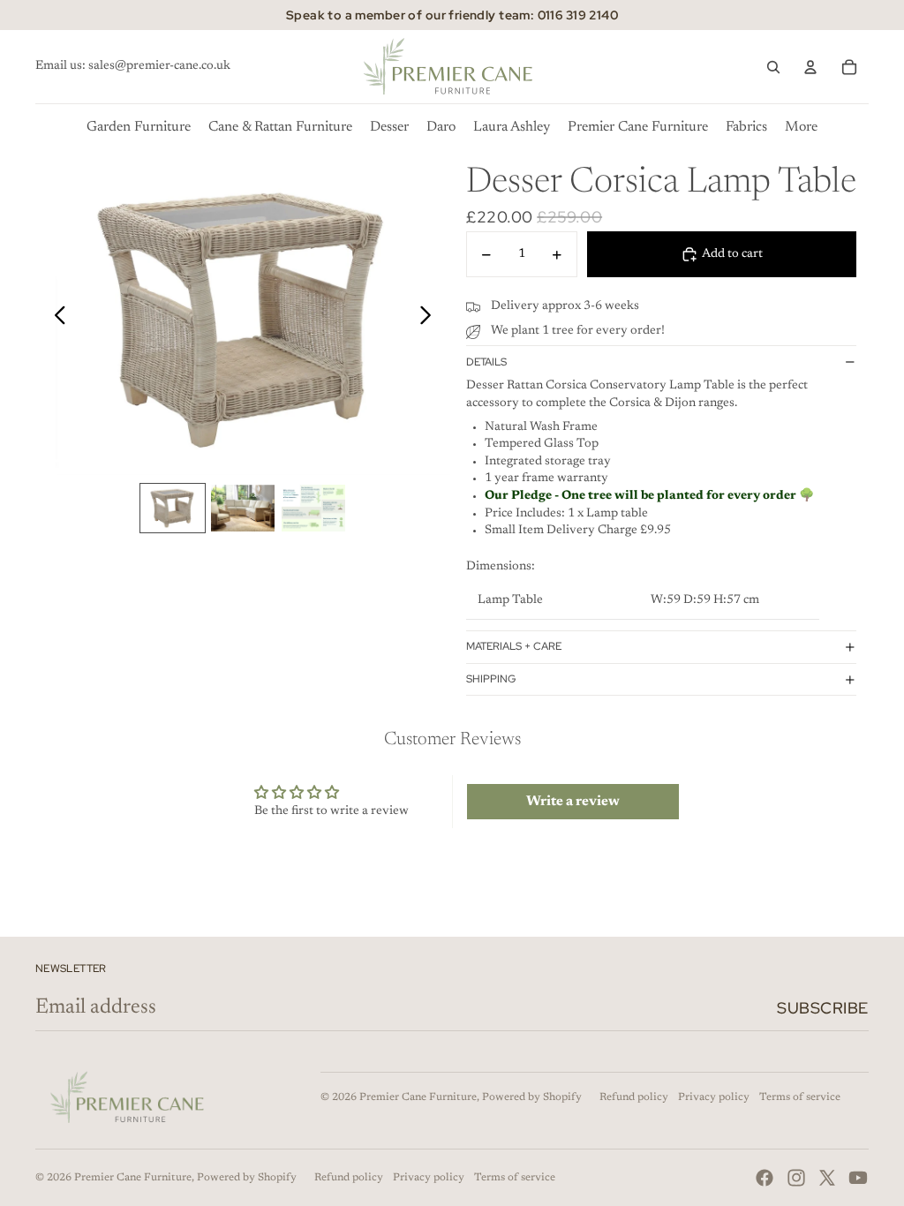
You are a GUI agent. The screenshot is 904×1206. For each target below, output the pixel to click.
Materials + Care (513, 646)
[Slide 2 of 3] (243, 508)
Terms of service (799, 1097)
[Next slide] (430, 318)
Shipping (491, 679)
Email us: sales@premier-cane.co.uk (132, 66)
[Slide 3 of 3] (313, 508)
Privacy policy (714, 1097)
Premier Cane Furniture (418, 1097)
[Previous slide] (55, 318)
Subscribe (823, 1008)
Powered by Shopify (532, 1097)
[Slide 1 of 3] (173, 508)
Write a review (573, 802)
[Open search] (773, 67)
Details (486, 362)
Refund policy (633, 1097)
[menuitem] (801, 127)
